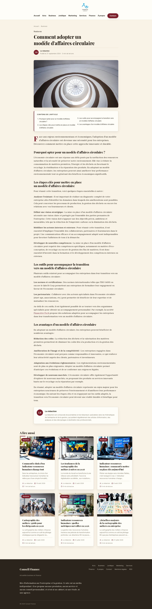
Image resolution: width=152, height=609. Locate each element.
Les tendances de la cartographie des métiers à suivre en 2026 (73, 466)
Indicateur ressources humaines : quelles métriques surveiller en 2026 (75, 523)
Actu (44, 16)
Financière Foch (41, 313)
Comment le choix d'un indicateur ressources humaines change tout (33, 466)
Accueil (37, 16)
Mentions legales (121, 569)
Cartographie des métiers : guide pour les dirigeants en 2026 (33, 523)
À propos (101, 16)
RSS (130, 569)
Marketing (72, 16)
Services (82, 16)
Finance (92, 16)
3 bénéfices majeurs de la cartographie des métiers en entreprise (111, 523)
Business (52, 16)
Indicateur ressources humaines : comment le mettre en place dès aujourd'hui (114, 466)
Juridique (62, 16)
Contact (113, 16)
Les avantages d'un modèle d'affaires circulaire (96, 124)
